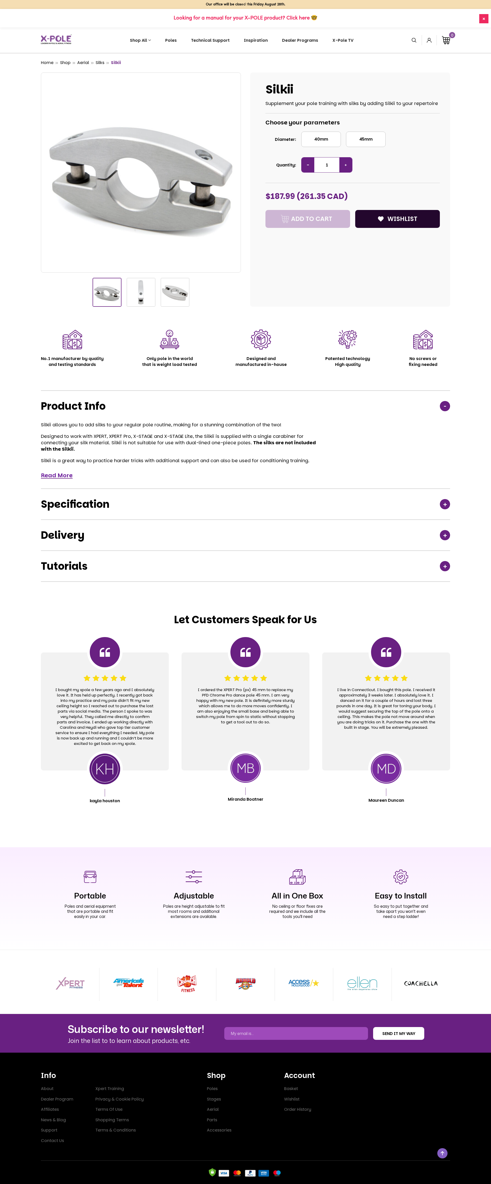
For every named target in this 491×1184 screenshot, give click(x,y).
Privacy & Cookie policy (119, 1099)
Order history (297, 1109)
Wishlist (291, 1099)
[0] (446, 40)
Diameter (285, 139)
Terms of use (108, 1109)
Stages (214, 1099)
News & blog (53, 1120)
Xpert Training (109, 1089)
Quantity (285, 165)
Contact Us (52, 1141)
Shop (65, 63)
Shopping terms (112, 1120)
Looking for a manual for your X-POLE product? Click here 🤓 (245, 18)
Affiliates (50, 1109)
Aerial (83, 63)
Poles (212, 1089)
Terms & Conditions (115, 1130)
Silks (100, 63)
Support (49, 1130)
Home (47, 63)
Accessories (219, 1130)
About (47, 1089)
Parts (212, 1120)
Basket (291, 1089)
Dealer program (57, 1099)
